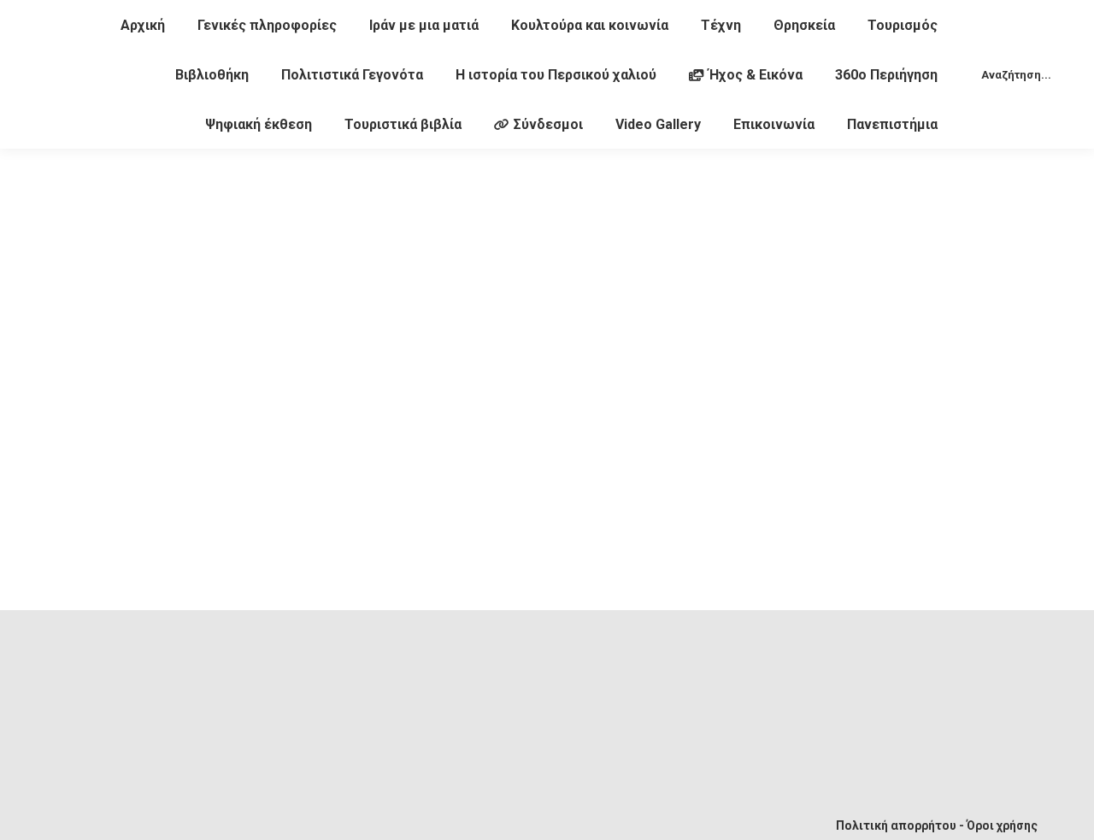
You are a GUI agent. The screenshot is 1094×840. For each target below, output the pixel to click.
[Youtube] (307, 811)
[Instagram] (420, 811)
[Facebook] (251, 811)
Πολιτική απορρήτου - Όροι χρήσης (937, 825)
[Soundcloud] (364, 811)
